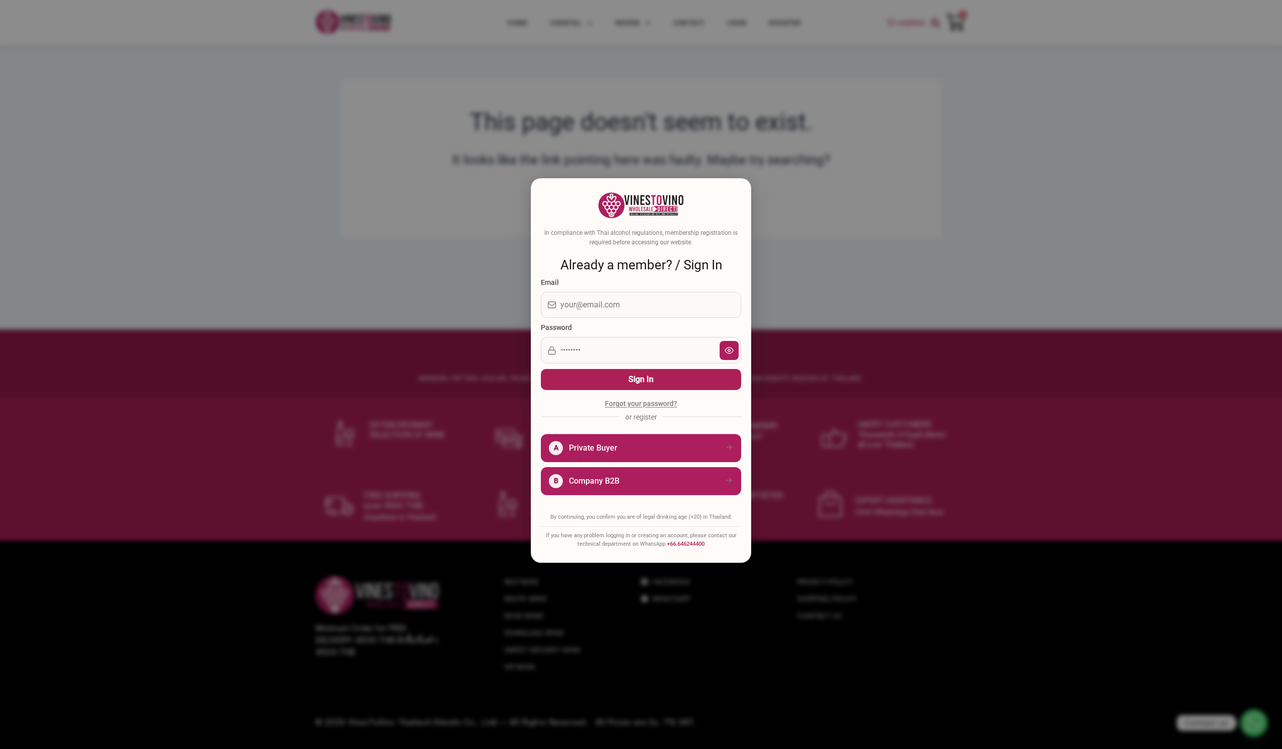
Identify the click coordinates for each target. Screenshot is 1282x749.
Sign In (641, 379)
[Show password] (729, 350)
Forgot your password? (641, 404)
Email (550, 282)
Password (556, 327)
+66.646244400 (686, 544)
